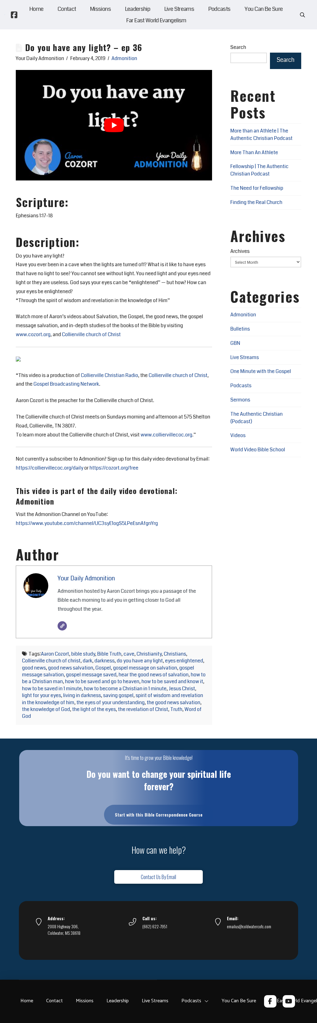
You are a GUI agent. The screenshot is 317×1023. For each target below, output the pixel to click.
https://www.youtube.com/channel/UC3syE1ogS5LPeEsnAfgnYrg (87, 523)
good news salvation (70, 667)
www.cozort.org (33, 334)
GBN (235, 343)
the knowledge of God (46, 709)
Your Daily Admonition (86, 578)
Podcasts (240, 385)
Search (238, 47)
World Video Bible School (257, 449)
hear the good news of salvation (154, 674)
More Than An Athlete (254, 152)
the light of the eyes (94, 709)
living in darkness (82, 695)
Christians (175, 653)
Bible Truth (109, 653)
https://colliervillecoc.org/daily (49, 467)
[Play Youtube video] (114, 125)
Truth (176, 709)
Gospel (103, 667)
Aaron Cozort (55, 653)
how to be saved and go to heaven (102, 681)
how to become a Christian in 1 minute (125, 688)
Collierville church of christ (51, 660)
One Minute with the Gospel (260, 371)
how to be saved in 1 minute (52, 688)
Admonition (124, 58)
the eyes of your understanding (110, 702)
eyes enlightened (184, 660)
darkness (104, 660)
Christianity (149, 653)
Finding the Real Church (256, 202)
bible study (83, 653)
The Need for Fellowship (256, 188)
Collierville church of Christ (91, 334)
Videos (237, 435)
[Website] (62, 626)
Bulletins (240, 328)
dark (87, 660)
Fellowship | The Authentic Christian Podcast (259, 170)
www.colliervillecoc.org (166, 434)
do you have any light (140, 660)
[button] (302, 14)
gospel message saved (91, 674)
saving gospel (118, 695)
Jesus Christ (182, 688)
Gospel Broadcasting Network (66, 384)
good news (34, 667)
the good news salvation (173, 702)
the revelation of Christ (143, 709)
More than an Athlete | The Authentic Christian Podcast (261, 134)
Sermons (240, 399)
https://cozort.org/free (113, 467)
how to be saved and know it (172, 681)
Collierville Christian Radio (109, 375)
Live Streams (244, 357)
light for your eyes (41, 695)
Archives (240, 251)
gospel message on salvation (145, 667)
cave (129, 653)
